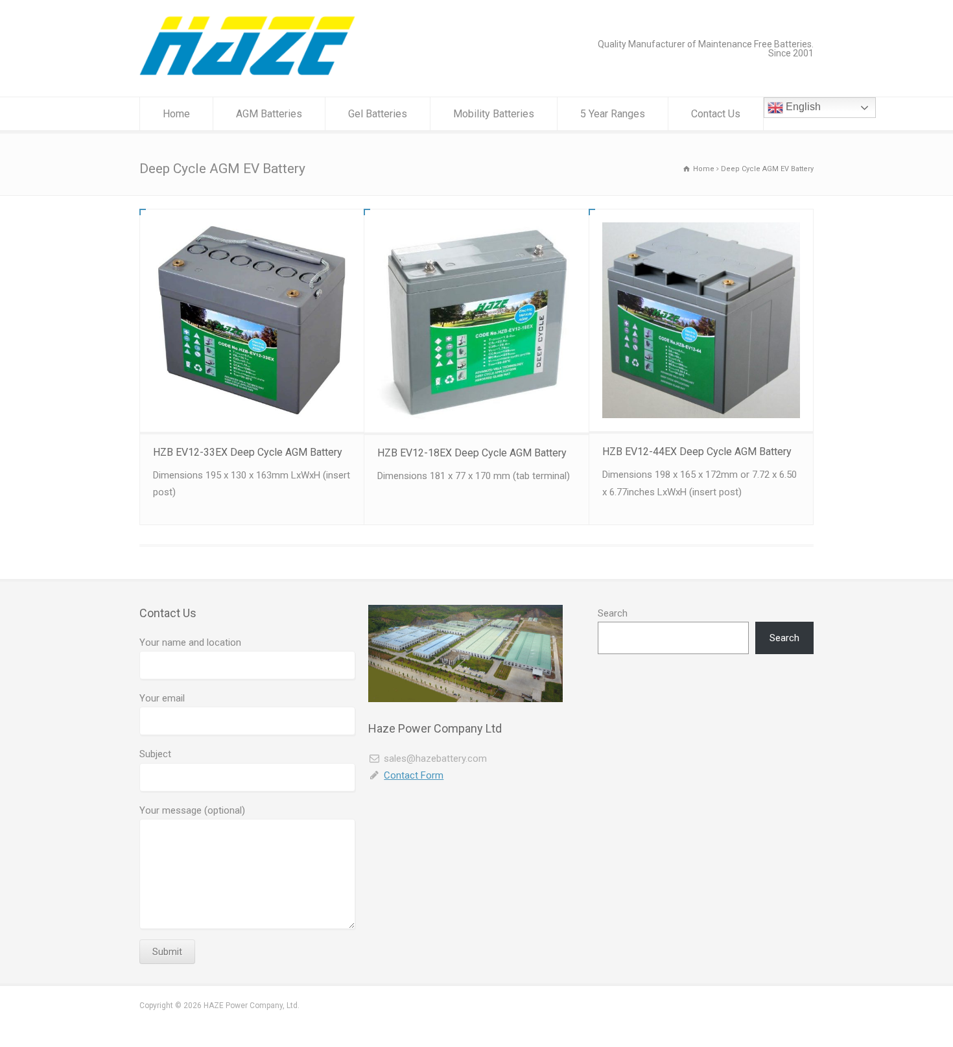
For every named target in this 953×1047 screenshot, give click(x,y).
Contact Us (715, 114)
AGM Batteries (269, 114)
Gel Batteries (377, 114)
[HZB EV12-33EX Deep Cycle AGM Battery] (252, 320)
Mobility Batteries (493, 114)
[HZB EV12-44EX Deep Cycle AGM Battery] (701, 320)
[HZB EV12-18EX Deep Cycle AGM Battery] (476, 320)
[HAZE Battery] (247, 72)
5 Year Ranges (612, 114)
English (802, 106)
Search (613, 613)
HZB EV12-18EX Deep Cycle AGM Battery (472, 453)
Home (176, 114)
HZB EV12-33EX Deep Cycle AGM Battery (247, 452)
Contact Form (413, 775)
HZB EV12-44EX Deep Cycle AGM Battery (697, 451)
